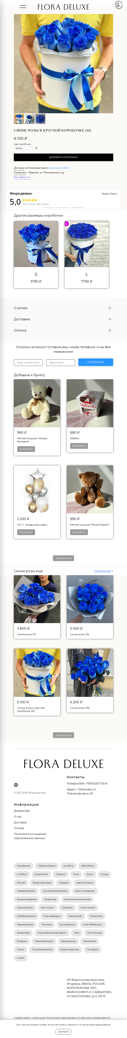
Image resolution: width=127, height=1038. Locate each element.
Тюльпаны (46, 924)
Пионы (20, 949)
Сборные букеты (46, 866)
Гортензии (67, 907)
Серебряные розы (26, 916)
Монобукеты (23, 866)
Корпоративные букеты (55, 891)
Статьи (20, 958)
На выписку (50, 899)
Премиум (60, 874)
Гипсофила (92, 949)
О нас (18, 816)
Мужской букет (25, 907)
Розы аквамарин (52, 916)
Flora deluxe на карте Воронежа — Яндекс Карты (63, 207)
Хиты (76, 933)
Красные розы (68, 941)
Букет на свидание (85, 891)
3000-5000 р (87, 866)
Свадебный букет (26, 891)
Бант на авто (47, 907)
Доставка (19, 168)
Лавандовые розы (44, 941)
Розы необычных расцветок (52, 933)
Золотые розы (94, 933)
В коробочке (41, 874)
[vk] (16, 785)
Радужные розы (25, 924)
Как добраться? (22, 177)
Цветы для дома (84, 882)
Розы (76, 874)
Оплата (19, 828)
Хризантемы (23, 933)
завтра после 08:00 (59, 168)
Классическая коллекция (77, 899)
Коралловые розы (69, 949)
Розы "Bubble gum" (93, 924)
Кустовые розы (67, 924)
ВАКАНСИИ (22, 811)
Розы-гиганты (88, 907)
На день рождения (26, 899)
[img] (23, 6)
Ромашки (22, 941)
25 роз (90, 874)
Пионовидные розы (42, 949)
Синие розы (96, 916)
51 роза (104, 874)
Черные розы (75, 916)
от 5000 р (22, 874)
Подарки (63, 882)
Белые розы (90, 941)
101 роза (21, 882)
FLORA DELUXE (63, 8)
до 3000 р (68, 866)
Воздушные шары (42, 882)
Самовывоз (20, 173)
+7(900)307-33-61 (96, 783)
